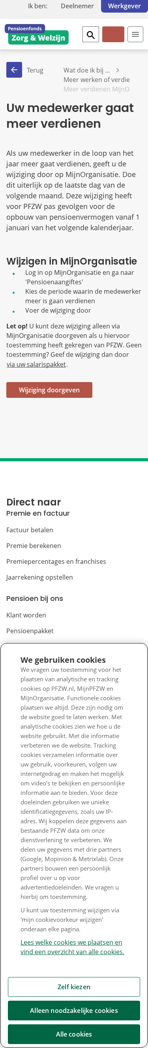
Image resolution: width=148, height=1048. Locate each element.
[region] (74, 845)
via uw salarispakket (36, 364)
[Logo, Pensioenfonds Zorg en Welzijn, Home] (37, 34)
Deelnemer (77, 6)
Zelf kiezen (74, 987)
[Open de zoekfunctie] (90, 34)
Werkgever (124, 6)
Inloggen (112, 40)
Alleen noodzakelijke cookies (74, 1010)
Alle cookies (74, 1034)
